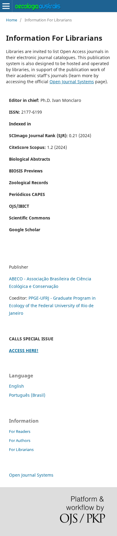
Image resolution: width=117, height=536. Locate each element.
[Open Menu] (6, 6)
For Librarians (21, 449)
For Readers (19, 431)
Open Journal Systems (72, 81)
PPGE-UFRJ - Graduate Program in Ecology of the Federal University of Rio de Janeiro (52, 305)
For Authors (19, 440)
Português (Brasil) (27, 395)
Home (11, 20)
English (16, 386)
